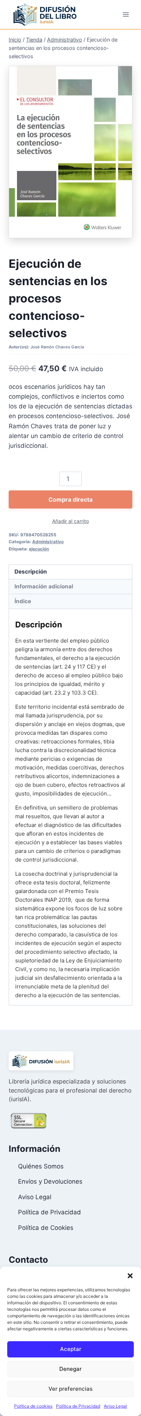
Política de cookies (33, 1406)
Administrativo (48, 541)
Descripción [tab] (30, 571)
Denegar (70, 1368)
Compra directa (70, 499)
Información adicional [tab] (43, 586)
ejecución (39, 549)
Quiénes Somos (41, 1166)
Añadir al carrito (70, 521)
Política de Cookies (45, 1227)
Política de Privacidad (78, 1406)
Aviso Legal (115, 1406)
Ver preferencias (70, 1388)
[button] (130, 1275)
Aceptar (70, 1349)
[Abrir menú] (125, 14)
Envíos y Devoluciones (50, 1181)
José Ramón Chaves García (57, 346)
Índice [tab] (22, 601)
